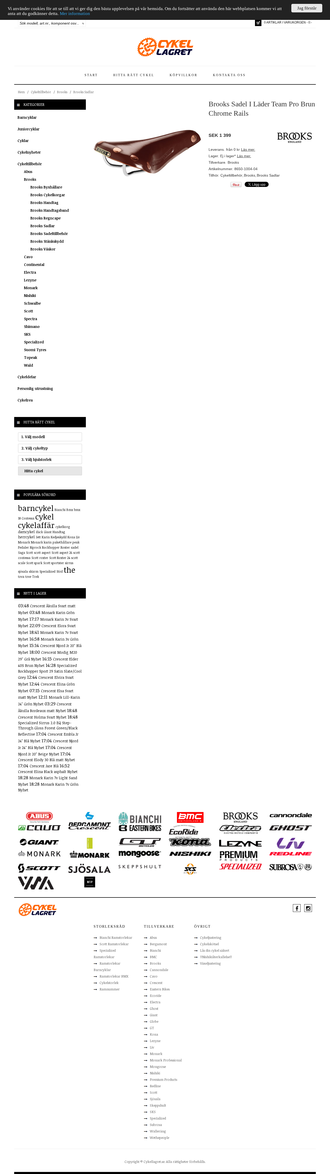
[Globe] (89, 843)
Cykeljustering (210, 937)
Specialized (34, 342)
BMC (153, 957)
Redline (155, 1086)
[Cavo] (39, 827)
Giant (48, 532)
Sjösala (155, 1099)
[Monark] (39, 853)
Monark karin (41, 542)
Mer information (75, 13)
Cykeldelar (27, 376)
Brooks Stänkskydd (47, 241)
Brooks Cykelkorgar (47, 194)
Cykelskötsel (209, 944)
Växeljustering (210, 963)
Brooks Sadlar (83, 92)
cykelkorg (62, 527)
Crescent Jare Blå (45, 765)
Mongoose (158, 1066)
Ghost (154, 1008)
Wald (28, 365)
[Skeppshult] (140, 866)
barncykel (36, 508)
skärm (33, 571)
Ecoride (155, 995)
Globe (154, 1021)
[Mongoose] (140, 854)
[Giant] (39, 842)
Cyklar (23, 140)
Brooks (62, 92)
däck (39, 532)
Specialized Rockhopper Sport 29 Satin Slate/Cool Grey (50, 671)
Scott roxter (39, 558)
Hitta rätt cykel (133, 75)
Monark (31, 287)
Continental (34, 264)
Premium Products (163, 1079)
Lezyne (30, 280)
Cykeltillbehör (41, 92)
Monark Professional (166, 1060)
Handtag (59, 532)
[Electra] (240, 829)
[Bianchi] (140, 819)
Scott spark (34, 563)
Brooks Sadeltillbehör (49, 233)
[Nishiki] (190, 853)
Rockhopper (51, 547)
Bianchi (60, 510)
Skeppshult (158, 1105)
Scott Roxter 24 (59, 558)
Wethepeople (159, 1137)
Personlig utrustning (35, 388)
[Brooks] (240, 817)
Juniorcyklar (28, 129)
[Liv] (290, 843)
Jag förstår (307, 8)
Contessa (28, 518)
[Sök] (83, 23)
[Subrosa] (290, 867)
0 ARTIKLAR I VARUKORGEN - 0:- (288, 22)
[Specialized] (240, 866)
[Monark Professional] (89, 854)
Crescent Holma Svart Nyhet (43, 717)
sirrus (69, 563)
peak (75, 542)
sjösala (23, 571)
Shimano (32, 326)
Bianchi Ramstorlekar (116, 937)
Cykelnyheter (29, 152)
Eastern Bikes (160, 989)
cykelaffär (36, 525)
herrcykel (26, 536)
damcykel (26, 531)
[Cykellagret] (165, 47)
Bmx (70, 510)
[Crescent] (89, 827)
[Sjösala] (89, 868)
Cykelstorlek (109, 982)
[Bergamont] (89, 819)
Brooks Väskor (42, 249)
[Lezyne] (240, 843)
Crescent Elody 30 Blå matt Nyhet (46, 759)
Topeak (30, 357)
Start (91, 75)
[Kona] (190, 842)
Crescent (156, 982)
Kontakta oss (229, 75)
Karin (46, 537)
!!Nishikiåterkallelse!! (216, 957)
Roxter (65, 547)
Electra (30, 272)
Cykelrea (25, 400)
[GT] (140, 842)
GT (152, 1028)
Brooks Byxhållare (46, 187)
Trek (35, 576)
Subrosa (156, 1124)
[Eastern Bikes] (140, 828)
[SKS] (190, 869)
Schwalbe (32, 303)
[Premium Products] (238, 856)
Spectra (30, 318)
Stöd (59, 571)
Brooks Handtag (44, 202)
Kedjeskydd (59, 537)
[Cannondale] (290, 815)
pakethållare (62, 542)
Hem (21, 92)
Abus (28, 171)
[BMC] (190, 817)
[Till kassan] (258, 23)
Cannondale (159, 969)
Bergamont (158, 944)
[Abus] (39, 817)
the (69, 569)
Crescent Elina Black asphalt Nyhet (48, 771)
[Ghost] (290, 827)
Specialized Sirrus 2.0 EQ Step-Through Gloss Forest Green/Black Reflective (48, 728)
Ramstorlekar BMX (114, 976)
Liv (78, 537)
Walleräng (158, 1131)
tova (21, 576)
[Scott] (39, 868)
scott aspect (42, 552)
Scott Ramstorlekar (114, 944)
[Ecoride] (183, 831)
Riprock (35, 547)
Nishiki (30, 295)
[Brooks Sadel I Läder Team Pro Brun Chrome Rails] (147, 153)
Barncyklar (27, 117)
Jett (38, 537)
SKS (27, 334)
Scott (28, 311)
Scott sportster (53, 563)
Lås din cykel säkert (214, 950)
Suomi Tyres (35, 349)
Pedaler (23, 547)
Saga (21, 552)
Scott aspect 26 (62, 552)
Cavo (28, 256)
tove (28, 576)
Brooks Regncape (45, 218)
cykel (44, 516)
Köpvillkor (183, 75)
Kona (71, 537)
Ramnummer (110, 989)
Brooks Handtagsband (49, 210)
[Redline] (290, 853)
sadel (74, 547)
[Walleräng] (36, 883)
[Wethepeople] (89, 882)
